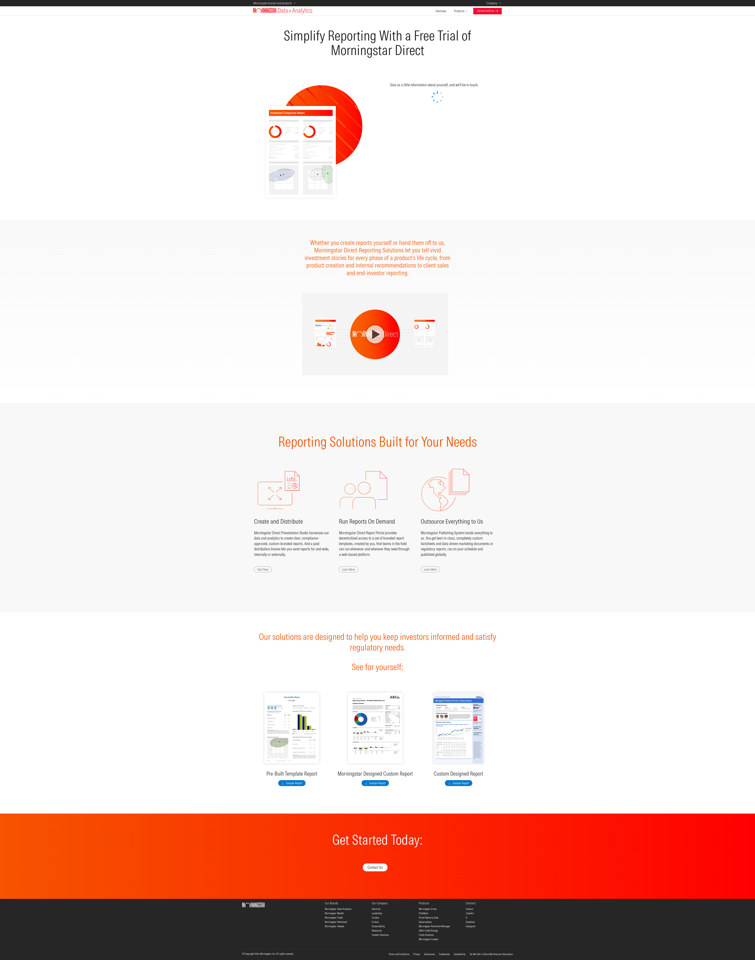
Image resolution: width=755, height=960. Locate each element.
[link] (430, 569)
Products (459, 11)
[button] (263, 569)
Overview (441, 11)
